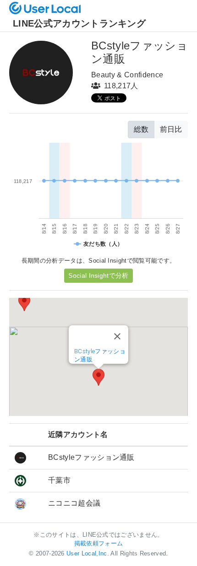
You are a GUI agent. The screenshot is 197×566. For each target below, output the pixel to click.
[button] (98, 377)
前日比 (171, 129)
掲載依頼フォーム (98, 543)
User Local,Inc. (87, 553)
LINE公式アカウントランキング (79, 23)
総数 (141, 129)
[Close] (117, 336)
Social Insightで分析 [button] (98, 275)
